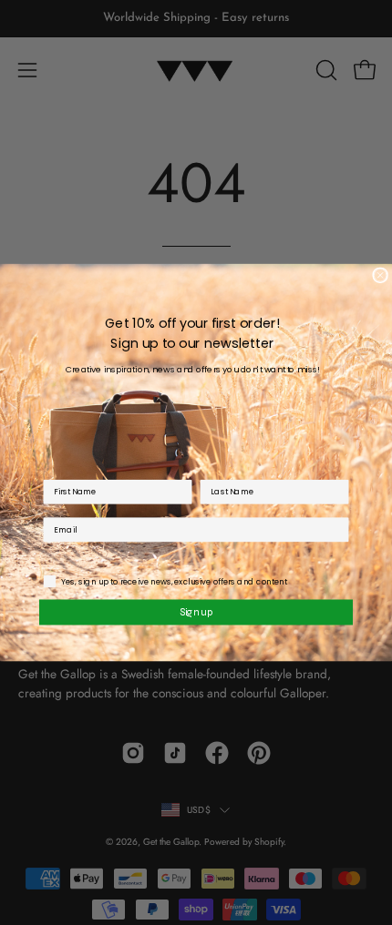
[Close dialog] (380, 275)
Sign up (196, 611)
